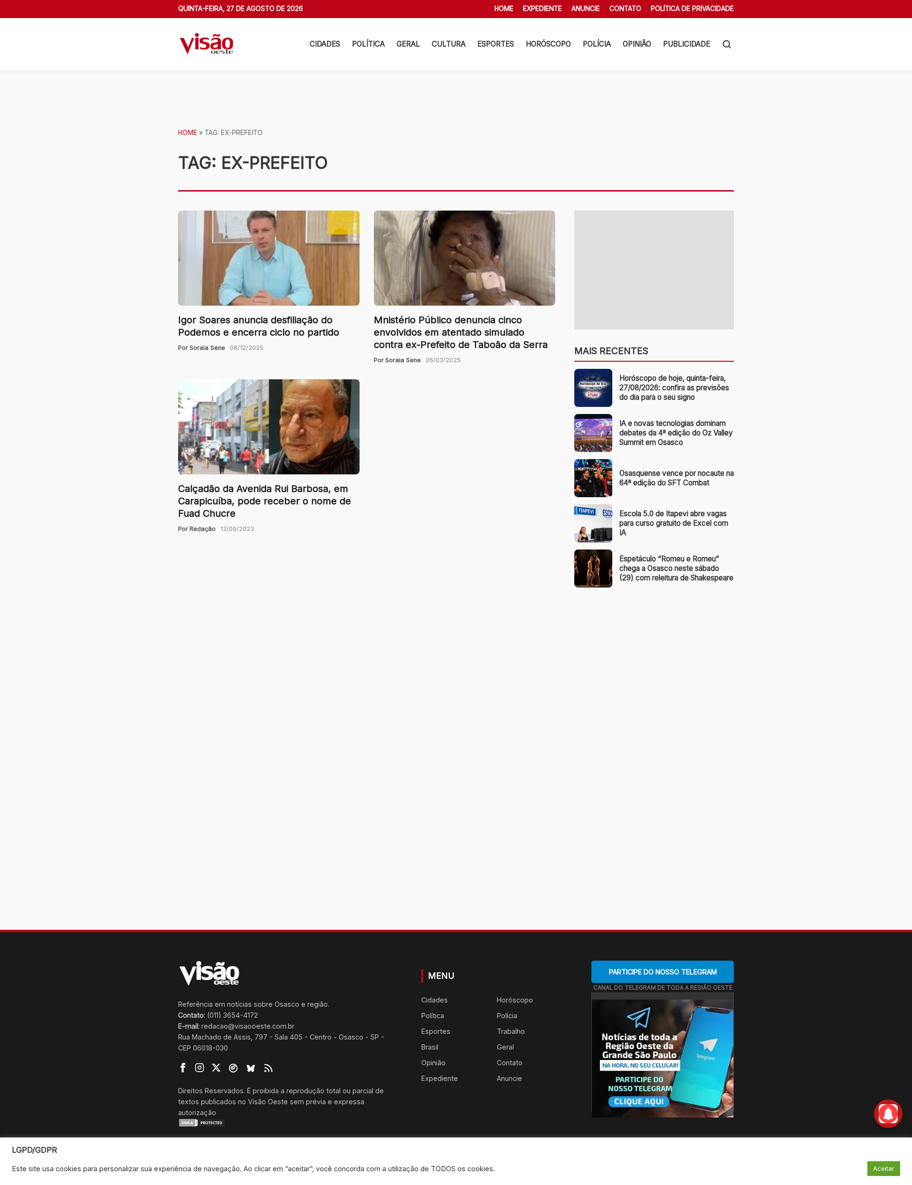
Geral (408, 43)
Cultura (449, 43)
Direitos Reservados (211, 1091)
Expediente (542, 8)
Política (368, 43)
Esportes (495, 43)
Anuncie (585, 8)
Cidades (325, 43)
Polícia (597, 43)
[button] (727, 44)
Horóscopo (548, 43)
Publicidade (686, 43)
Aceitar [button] (883, 1168)
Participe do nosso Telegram (663, 972)
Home (503, 8)
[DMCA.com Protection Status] (288, 1122)
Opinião (637, 43)
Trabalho (511, 1031)
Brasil (429, 1047)
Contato (625, 8)
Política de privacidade (692, 8)
